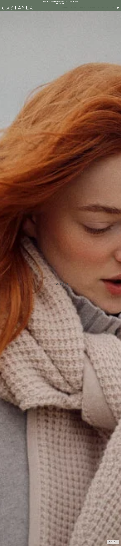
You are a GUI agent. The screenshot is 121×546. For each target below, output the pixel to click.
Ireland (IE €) (60, 3)
